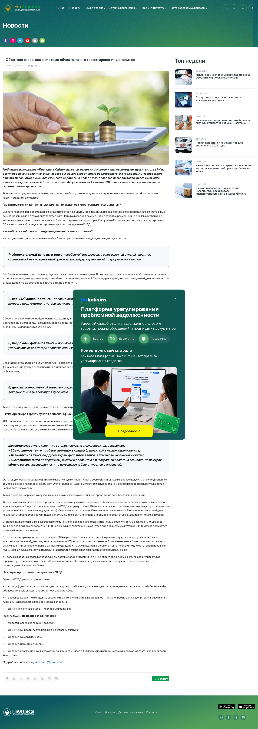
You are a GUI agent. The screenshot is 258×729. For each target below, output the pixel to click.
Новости (75, 7)
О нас (60, 7)
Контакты (151, 712)
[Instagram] (56, 678)
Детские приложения (130, 712)
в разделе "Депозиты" (47, 662)
